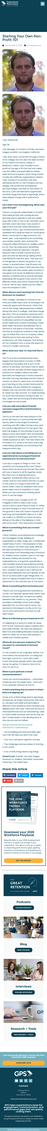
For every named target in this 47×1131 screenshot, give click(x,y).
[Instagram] (26, 1081)
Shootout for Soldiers (12, 759)
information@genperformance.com (23, 1099)
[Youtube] (16, 1081)
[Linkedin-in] (21, 1081)
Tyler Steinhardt (10, 140)
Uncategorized (34, 45)
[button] (43, 4)
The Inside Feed (20, 762)
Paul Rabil (27, 759)
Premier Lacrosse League (27, 756)
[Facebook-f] (30, 1081)
